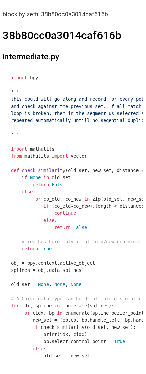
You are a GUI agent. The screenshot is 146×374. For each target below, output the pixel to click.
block (10, 14)
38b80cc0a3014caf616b (74, 14)
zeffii (33, 14)
